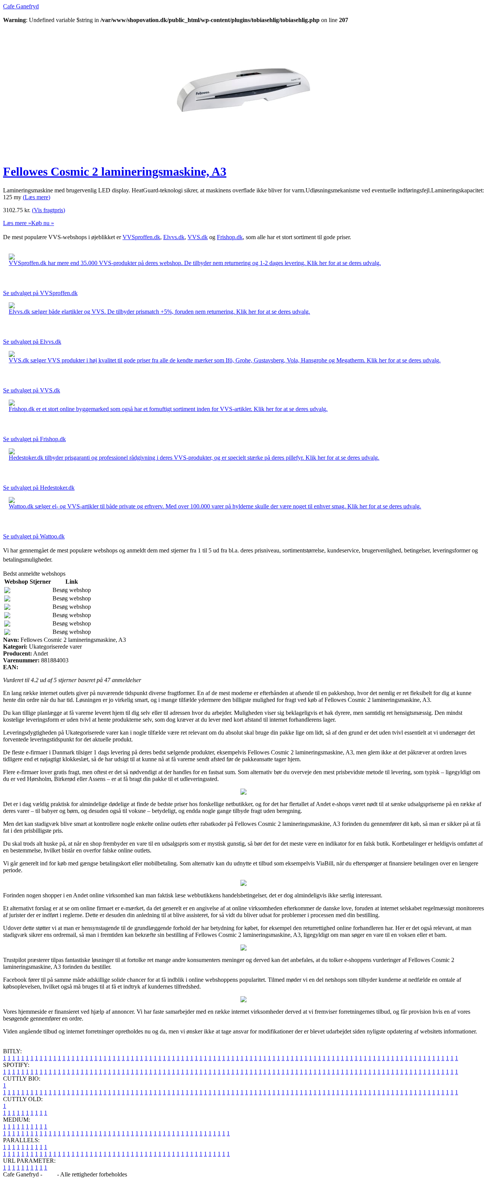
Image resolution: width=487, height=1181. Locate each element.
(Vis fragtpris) (48, 210)
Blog (50, 1174)
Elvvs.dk (174, 237)
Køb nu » (42, 223)
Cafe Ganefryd (21, 6)
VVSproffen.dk (141, 237)
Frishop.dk (230, 237)
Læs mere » (17, 223)
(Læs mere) (36, 197)
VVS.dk (198, 237)
